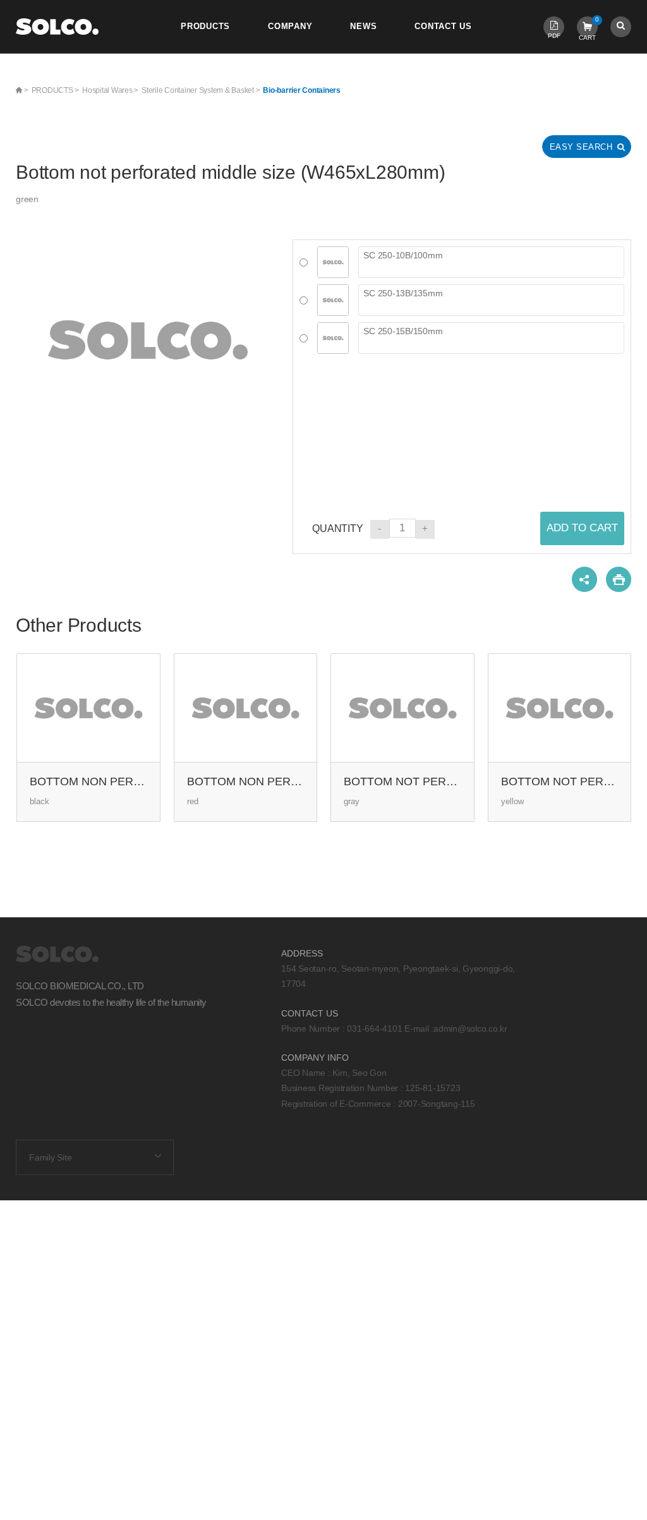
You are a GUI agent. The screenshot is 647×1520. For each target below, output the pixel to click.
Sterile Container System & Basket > (201, 90)
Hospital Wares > (110, 90)
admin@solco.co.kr (470, 1028)
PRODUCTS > (56, 90)
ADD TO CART (582, 528)
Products (205, 26)
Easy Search (581, 147)
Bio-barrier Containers (302, 90)
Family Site (50, 1157)
